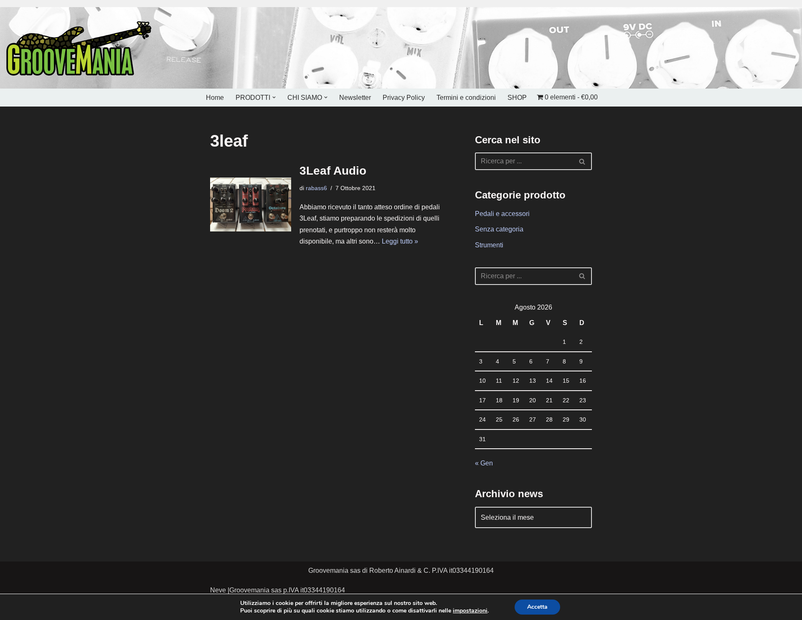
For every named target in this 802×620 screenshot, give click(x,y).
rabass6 (316, 188)
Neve (218, 590)
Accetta (537, 607)
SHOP (517, 97)
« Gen (484, 463)
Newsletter (355, 97)
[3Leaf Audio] (250, 204)
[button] (274, 97)
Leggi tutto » (400, 241)
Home (215, 97)
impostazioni (470, 611)
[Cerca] (582, 161)
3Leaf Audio (332, 170)
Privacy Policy (404, 97)
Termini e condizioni (466, 97)
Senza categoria (499, 229)
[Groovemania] (79, 48)
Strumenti (489, 245)
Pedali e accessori (502, 213)
